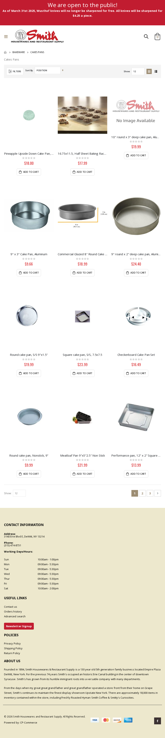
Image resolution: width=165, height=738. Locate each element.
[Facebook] (157, 720)
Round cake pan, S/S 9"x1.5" (29, 355)
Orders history (13, 611)
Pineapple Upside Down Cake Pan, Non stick (29, 153)
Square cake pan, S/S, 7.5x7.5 (82, 355)
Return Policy (12, 653)
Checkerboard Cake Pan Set (136, 355)
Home (5, 52)
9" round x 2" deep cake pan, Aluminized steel (136, 254)
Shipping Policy (13, 648)
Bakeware (18, 52)
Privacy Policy (12, 643)
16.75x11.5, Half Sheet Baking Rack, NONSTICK (82, 153)
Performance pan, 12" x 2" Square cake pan (136, 455)
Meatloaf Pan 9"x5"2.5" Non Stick (82, 455)
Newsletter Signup (19, 626)
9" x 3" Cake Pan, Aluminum (28, 254)
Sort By (29, 70)
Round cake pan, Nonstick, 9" (28, 455)
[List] (156, 71)
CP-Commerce (28, 722)
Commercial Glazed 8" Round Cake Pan (82, 254)
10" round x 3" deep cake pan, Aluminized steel (136, 137)
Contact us (10, 606)
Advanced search (15, 616)
